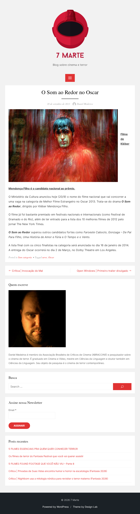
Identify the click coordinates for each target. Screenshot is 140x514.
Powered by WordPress (56, 506)
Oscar (51, 257)
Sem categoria (25, 257)
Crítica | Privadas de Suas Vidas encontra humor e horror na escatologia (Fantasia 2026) (58, 471)
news (44, 257)
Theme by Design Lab (85, 506)
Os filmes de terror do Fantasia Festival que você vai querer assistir (46, 456)
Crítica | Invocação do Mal (27, 270)
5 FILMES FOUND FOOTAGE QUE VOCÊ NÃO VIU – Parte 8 (41, 463)
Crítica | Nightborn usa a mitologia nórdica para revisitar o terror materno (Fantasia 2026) (58, 478)
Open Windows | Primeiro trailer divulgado (102, 270)
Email (12, 410)
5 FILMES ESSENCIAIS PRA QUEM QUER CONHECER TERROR (43, 448)
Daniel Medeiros (85, 103)
